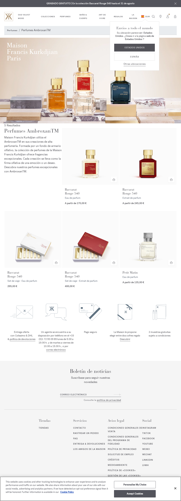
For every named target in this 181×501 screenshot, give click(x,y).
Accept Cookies (135, 493)
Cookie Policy (67, 492)
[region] (90, 489)
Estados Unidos (135, 47)
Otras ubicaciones (135, 64)
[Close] (175, 488)
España (134, 56)
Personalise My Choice (135, 484)
